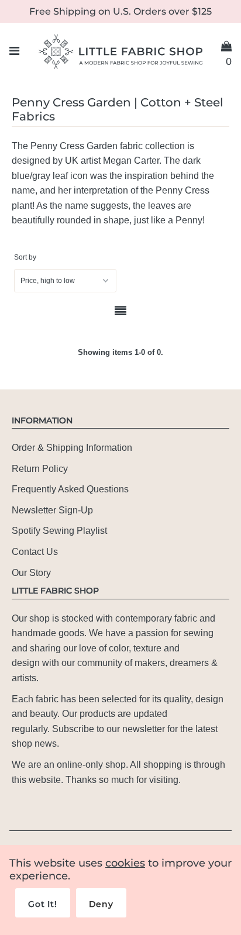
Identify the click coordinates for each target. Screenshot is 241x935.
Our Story (31, 573)
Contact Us (35, 552)
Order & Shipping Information (72, 448)
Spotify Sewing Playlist (59, 531)
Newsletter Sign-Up (52, 510)
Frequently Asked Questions (70, 489)
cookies (125, 863)
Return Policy (40, 469)
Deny (101, 904)
